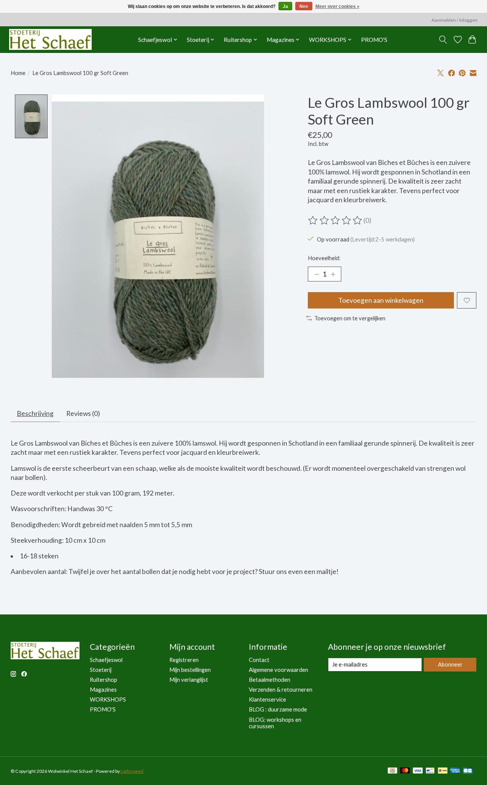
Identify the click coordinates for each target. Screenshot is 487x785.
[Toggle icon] (442, 39)
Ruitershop (103, 679)
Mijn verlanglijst (188, 679)
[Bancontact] (430, 771)
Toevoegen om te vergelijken (349, 318)
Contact (259, 660)
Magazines (103, 689)
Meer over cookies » (337, 6)
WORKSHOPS (108, 699)
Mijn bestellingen (190, 670)
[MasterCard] (405, 771)
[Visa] (418, 771)
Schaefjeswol (106, 660)
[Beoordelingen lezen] (335, 220)
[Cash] (392, 771)
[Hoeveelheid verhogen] (333, 274)
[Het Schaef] (50, 39)
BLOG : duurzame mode (278, 709)
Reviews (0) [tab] (83, 413)
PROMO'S (374, 39)
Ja (285, 6)
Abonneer (450, 664)
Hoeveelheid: (324, 258)
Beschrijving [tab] (35, 413)
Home (18, 73)
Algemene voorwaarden (278, 670)
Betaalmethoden (269, 679)
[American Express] (455, 771)
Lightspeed (132, 771)
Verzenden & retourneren (280, 689)
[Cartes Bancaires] (468, 771)
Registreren (184, 660)
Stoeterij (100, 670)
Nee (303, 6)
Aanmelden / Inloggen (454, 20)
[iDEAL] (442, 771)
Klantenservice (267, 699)
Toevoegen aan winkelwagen (380, 300)
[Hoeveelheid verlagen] (316, 274)
